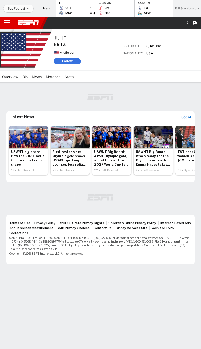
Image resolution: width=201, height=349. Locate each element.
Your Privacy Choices (73, 228)
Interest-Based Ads (175, 223)
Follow (67, 61)
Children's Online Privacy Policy (132, 223)
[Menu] (7, 23)
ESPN (28, 23)
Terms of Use (19, 223)
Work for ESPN (163, 228)
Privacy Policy (44, 223)
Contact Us (102, 228)
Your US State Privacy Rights (82, 223)
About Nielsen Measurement (31, 228)
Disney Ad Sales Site (131, 228)
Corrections (18, 233)
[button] (187, 23)
